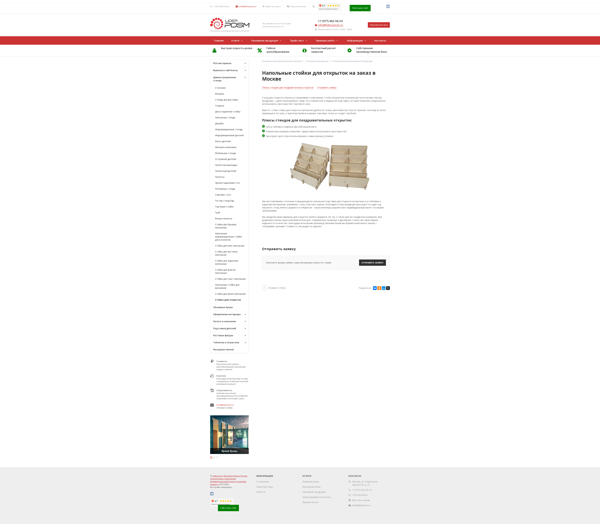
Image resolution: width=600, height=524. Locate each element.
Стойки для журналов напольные (226, 262)
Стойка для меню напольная (230, 293)
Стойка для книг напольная (229, 245)
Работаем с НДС (360, 8)
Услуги (235, 40)
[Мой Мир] (383, 288)
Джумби (219, 123)
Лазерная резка (310, 481)
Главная (219, 40)
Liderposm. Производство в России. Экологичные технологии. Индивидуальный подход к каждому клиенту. (229, 480)
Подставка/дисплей (224, 328)
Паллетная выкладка (226, 165)
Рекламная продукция (264, 40)
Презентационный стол (227, 182)
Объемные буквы (223, 307)
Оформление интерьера (227, 314)
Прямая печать (310, 502)
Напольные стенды (225, 117)
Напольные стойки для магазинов (227, 286)
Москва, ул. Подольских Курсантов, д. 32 (365, 483)
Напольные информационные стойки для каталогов (228, 236)
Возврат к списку (277, 287)
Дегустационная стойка (227, 111)
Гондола (219, 105)
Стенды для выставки (226, 99)
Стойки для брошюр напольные (225, 226)
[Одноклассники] (379, 288)
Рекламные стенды (225, 188)
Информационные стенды (229, 129)
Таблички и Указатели (226, 342)
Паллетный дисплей (225, 170)
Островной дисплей (225, 159)
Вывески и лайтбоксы (225, 70)
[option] (229, 434)
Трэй (217, 212)
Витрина (219, 93)
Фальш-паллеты (223, 218)
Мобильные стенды (225, 153)
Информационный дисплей (229, 135)
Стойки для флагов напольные (225, 271)
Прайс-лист (297, 40)
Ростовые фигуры (223, 335)
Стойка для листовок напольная (226, 253)
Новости (260, 491)
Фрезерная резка (311, 486)
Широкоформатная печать (316, 497)
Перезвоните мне (379, 24)
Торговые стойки (224, 206)
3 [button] (217, 457)
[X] (388, 288)
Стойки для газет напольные (230, 278)
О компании (262, 481)
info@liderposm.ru (225, 404)
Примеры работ (325, 40)
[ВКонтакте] (388, 6)
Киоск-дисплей (223, 141)
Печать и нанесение (224, 321)
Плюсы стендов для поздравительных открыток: (288, 87)
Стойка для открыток (228, 299)
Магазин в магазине (225, 147)
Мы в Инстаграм (361, 500)
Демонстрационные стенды (224, 79)
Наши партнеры (264, 486)
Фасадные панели (223, 349)
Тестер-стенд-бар (224, 200)
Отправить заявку (326, 87)
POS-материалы (222, 63)
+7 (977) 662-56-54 (330, 21)
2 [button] (214, 457)
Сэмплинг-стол (223, 194)
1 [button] (211, 457)
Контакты (380, 40)
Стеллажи (220, 87)
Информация (355, 40)
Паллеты (219, 176)
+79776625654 (359, 495)
